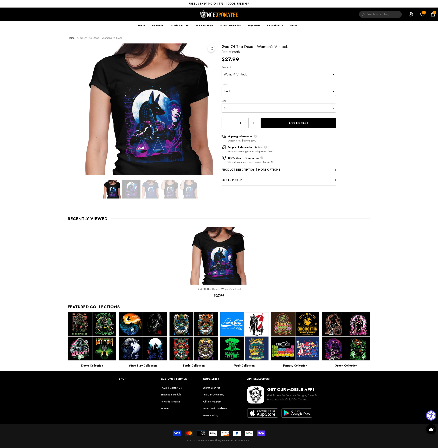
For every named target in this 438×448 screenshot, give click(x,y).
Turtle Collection (194, 366)
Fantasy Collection (295, 366)
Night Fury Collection (143, 366)
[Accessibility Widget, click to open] (431, 415)
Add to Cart (298, 123)
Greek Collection (346, 366)
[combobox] (384, 14)
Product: (226, 67)
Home (71, 38)
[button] (432, 14)
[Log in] (410, 14)
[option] (150, 109)
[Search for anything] (363, 14)
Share (211, 48)
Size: (224, 101)
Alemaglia (234, 52)
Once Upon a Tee (204, 440)
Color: (225, 84)
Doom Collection (92, 366)
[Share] (211, 48)
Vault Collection (244, 366)
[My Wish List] (422, 14)
